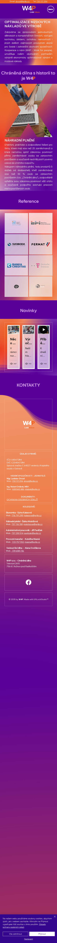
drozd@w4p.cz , (22, 1)
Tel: (33, 1)
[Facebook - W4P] (28, 582)
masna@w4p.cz (32, 542)
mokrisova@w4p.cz (33, 524)
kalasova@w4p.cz (33, 515)
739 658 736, (17, 551)
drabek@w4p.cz (32, 489)
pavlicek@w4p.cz (32, 533)
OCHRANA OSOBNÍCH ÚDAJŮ (22, 499)
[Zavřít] (53, 918)
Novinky (28, 310)
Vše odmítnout (15, 934)
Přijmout (42, 934)
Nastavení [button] (28, 939)
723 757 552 (18, 542)
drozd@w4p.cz (31, 481)
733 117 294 (42, 1)
